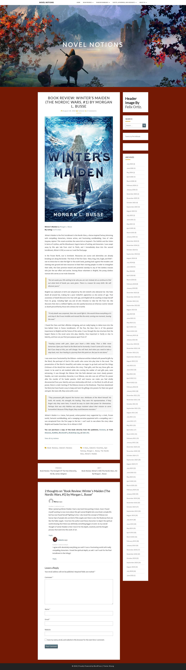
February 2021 (131, 438)
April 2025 (130, 228)
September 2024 (132, 254)
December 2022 (132, 344)
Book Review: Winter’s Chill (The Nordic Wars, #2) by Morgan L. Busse (99, 471)
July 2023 (130, 314)
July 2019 (130, 520)
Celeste (81, 111)
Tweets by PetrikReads (132, 136)
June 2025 (130, 220)
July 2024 (130, 262)
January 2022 (131, 391)
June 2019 (130, 524)
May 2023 (130, 323)
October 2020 (131, 455)
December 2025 (132, 194)
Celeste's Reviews (65, 448)
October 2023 (131, 301)
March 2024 (130, 280)
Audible (55, 433)
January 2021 (131, 442)
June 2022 (130, 370)
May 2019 (130, 528)
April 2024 (130, 275)
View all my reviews (52, 438)
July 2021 (130, 417)
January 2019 (131, 545)
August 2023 (131, 310)
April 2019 (130, 533)
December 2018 (132, 550)
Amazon (48, 433)
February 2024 (131, 284)
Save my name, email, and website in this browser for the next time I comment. (76, 640)
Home (78, 2)
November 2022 (132, 348)
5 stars (85, 448)
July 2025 (130, 215)
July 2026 (130, 164)
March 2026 (130, 181)
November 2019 (132, 503)
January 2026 (131, 190)
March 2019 (130, 537)
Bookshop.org (74, 433)
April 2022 (130, 378)
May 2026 (130, 172)
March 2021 (130, 434)
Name (47, 609)
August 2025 (131, 211)
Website (48, 629)
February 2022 (131, 387)
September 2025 (132, 207)
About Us (142, 2)
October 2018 (131, 558)
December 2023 (132, 293)
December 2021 (132, 395)
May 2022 (130, 374)
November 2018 (132, 554)
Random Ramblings (102, 2)
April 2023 (130, 327)
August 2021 (131, 413)
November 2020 (132, 451)
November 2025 (132, 198)
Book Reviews (87, 2)
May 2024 (130, 271)
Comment (49, 577)
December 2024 (132, 241)
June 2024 (130, 267)
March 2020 (130, 485)
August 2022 (131, 361)
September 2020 (132, 460)
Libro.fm (85, 433)
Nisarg (111, 666)
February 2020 (131, 490)
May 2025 (130, 224)
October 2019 (131, 507)
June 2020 (130, 472)
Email (47, 619)
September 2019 (132, 511)
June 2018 (130, 575)
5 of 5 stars (57, 230)
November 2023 (132, 297)
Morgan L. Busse (66, 227)
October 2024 (131, 250)
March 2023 (130, 331)
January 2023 (131, 340)
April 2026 (130, 177)
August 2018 (131, 567)
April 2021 (130, 430)
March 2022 (130, 382)
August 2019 (131, 515)
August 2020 (131, 464)
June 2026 (130, 168)
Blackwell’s (63, 433)
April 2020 (130, 481)
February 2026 (131, 185)
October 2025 (131, 203)
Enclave (102, 430)
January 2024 (131, 288)
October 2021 (131, 404)
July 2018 (130, 571)
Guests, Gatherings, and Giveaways (124, 2)
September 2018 (132, 562)
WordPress (98, 666)
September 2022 (132, 357)
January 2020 (131, 494)
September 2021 (132, 408)
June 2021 (130, 421)
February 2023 (131, 335)
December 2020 (132, 447)
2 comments (92, 111)
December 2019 (132, 498)
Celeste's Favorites (96, 448)
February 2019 (131, 541)
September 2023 (132, 305)
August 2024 (131, 258)
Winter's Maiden (91, 454)
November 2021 (132, 400)
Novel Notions (46, 2)
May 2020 (130, 477)
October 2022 (131, 352)
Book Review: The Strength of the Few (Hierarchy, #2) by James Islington (58, 471)
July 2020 (130, 468)
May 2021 (130, 425)
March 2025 (130, 232)
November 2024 (132, 245)
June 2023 (130, 318)
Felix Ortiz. (133, 107)
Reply (51, 535)
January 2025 (131, 237)
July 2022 (130, 365)
